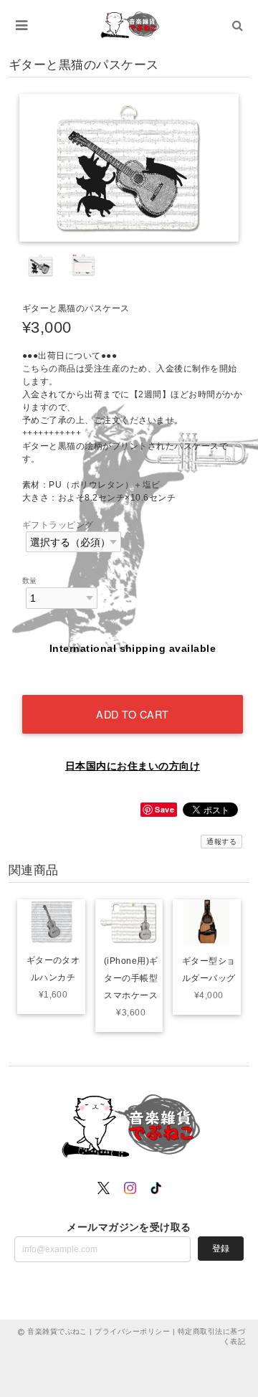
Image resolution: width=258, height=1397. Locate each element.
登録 (220, 1249)
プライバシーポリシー (132, 1331)
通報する (221, 842)
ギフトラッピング (58, 525)
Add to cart (132, 713)
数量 (29, 580)
